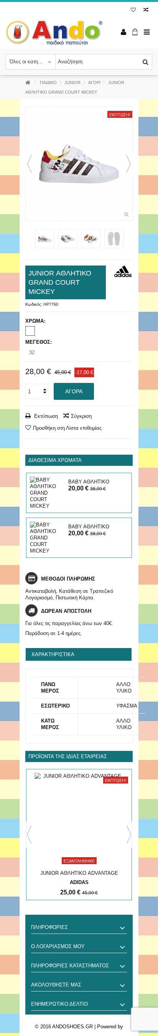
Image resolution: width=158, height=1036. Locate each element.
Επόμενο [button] (128, 163)
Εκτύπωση (45, 416)
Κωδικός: (33, 304)
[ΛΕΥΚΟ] (30, 331)
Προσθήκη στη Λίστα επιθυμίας (67, 428)
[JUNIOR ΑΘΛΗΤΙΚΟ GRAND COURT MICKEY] (79, 164)
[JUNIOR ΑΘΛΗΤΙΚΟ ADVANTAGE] (79, 820)
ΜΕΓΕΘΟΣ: (39, 342)
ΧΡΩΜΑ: (36, 321)
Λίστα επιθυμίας (133, 10)
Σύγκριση (81, 416)
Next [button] (129, 834)
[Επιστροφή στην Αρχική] (27, 82)
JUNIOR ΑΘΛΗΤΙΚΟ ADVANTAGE (79, 873)
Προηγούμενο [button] (29, 163)
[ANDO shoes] (54, 32)
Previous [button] (29, 834)
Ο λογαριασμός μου (58, 946)
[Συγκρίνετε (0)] (145, 10)
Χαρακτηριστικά (52, 654)
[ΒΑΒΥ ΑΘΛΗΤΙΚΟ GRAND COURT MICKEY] (47, 493)
